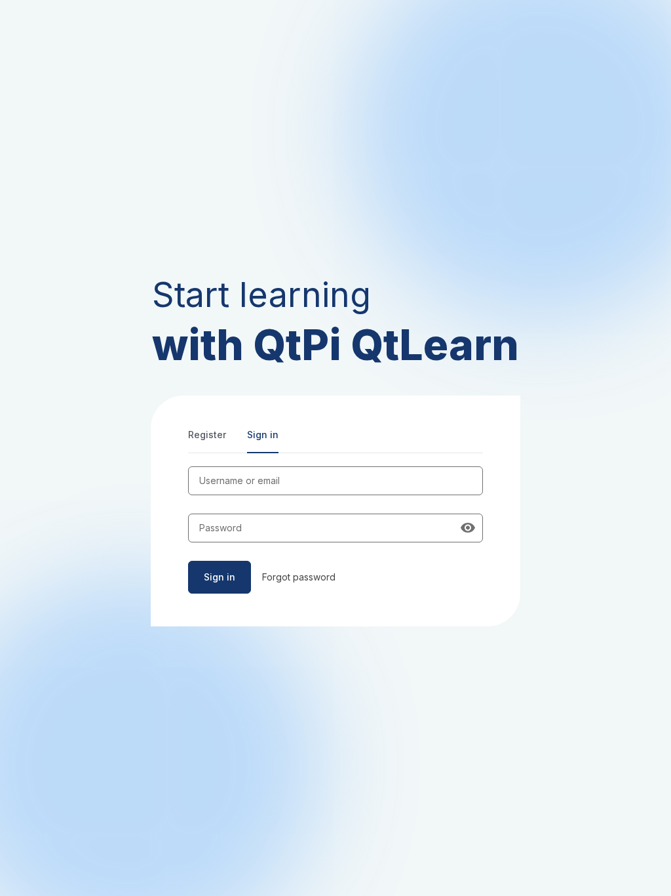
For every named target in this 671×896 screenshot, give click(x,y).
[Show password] (468, 528)
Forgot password (299, 576)
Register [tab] (207, 434)
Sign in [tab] (262, 434)
